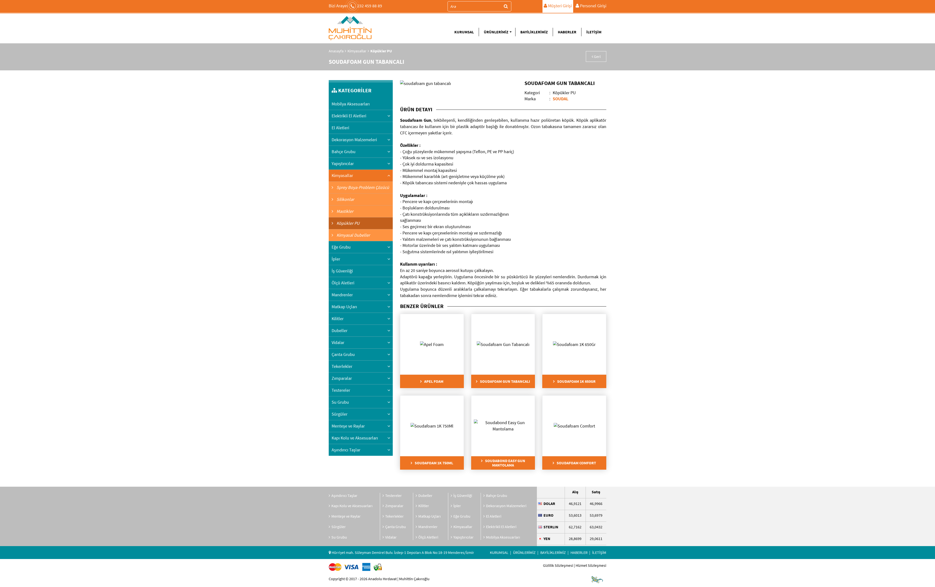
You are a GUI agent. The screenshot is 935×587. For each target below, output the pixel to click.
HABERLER (567, 31)
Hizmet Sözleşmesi (591, 565)
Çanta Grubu (343, 354)
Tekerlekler (342, 366)
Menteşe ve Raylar (348, 426)
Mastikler (344, 211)
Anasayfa (336, 50)
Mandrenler (342, 295)
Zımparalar (342, 378)
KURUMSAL (464, 31)
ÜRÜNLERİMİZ (496, 31)
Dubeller (339, 330)
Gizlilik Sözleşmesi (558, 565)
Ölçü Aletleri (343, 283)
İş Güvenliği (342, 271)
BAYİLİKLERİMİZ (534, 31)
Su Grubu (340, 402)
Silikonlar (345, 199)
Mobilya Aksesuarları (351, 104)
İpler (336, 259)
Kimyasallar (356, 50)
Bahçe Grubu (343, 151)
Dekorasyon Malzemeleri (354, 139)
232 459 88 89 (355, 6)
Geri (597, 56)
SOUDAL (560, 99)
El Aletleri (340, 127)
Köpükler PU (348, 223)
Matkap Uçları (344, 306)
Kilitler (338, 318)
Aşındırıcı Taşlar (346, 450)
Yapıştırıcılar (343, 163)
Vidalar (338, 342)
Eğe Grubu (341, 247)
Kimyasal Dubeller (353, 235)
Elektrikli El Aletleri (349, 116)
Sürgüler (339, 414)
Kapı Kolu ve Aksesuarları (355, 438)
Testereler (341, 390)
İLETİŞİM (593, 31)
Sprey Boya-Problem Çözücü (362, 187)
